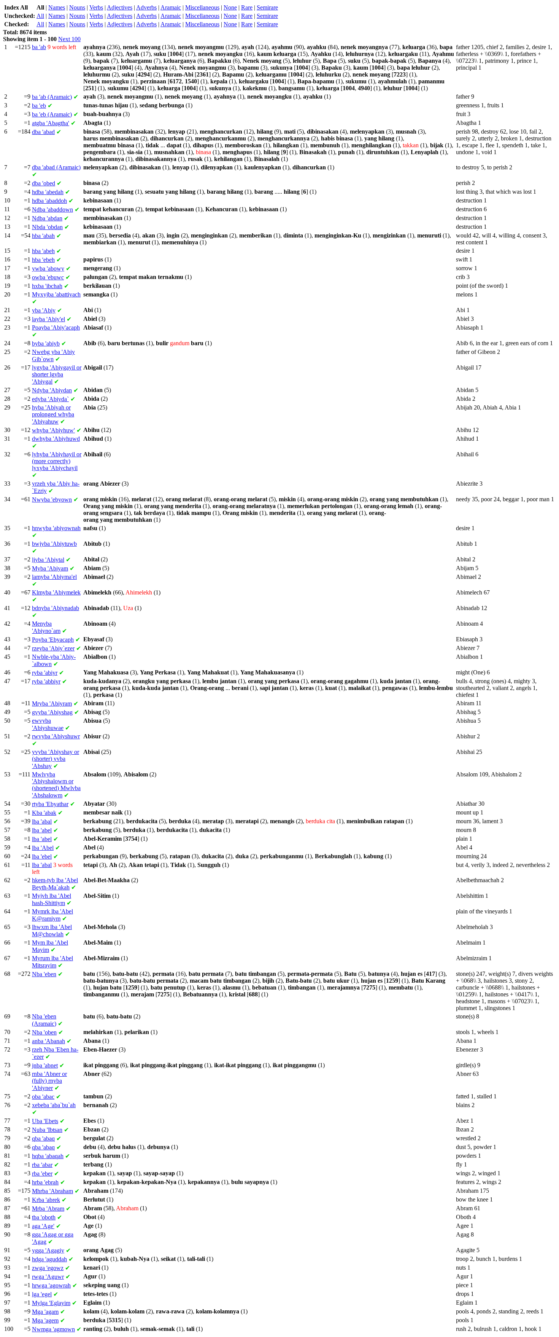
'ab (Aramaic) (52, 97)
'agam (45, 1311)
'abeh (43, 251)
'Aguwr (48, 1276)
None (230, 7)
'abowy (48, 268)
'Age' (43, 1226)
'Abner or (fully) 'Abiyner (49, 1081)
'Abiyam (50, 568)
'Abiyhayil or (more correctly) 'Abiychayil (56, 461)
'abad (43, 132)
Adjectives (119, 7)
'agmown (53, 1329)
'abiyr (44, 672)
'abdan (47, 218)
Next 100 (69, 39)
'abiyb (46, 343)
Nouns (77, 7)
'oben (44, 1032)
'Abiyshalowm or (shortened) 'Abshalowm (56, 784)
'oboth (44, 1217)
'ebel (42, 856)
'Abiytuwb (54, 543)
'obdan (47, 227)
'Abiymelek (56, 592)
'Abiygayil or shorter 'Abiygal (56, 374)
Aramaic (170, 7)
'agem (45, 1320)
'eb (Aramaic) (52, 114)
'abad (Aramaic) (56, 167)
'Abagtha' (50, 123)
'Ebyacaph (53, 639)
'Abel (43, 848)
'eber (42, 1173)
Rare (247, 7)
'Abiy (44, 310)
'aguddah (49, 1259)
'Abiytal (48, 559)
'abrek (46, 1200)
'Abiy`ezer (53, 648)
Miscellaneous (202, 7)
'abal (42, 821)
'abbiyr (46, 681)
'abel (42, 830)
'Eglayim (51, 1303)
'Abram (48, 1208)
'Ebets (45, 1121)
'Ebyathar (50, 804)
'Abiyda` (50, 399)
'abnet (45, 1065)
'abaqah (48, 1156)
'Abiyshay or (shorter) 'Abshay (55, 759)
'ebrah (45, 1182)
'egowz (48, 1268)
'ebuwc (48, 277)
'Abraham (52, 1191)
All (40, 16)
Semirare (267, 7)
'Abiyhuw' (53, 430)
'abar (42, 1165)
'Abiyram (52, 703)
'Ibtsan (47, 1130)
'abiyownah (56, 528)
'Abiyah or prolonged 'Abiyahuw (53, 414)
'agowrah (51, 1285)
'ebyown (52, 499)
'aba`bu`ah (54, 1105)
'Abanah (48, 1041)
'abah (43, 236)
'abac (43, 1096)
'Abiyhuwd (56, 438)
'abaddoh (49, 201)
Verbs (96, 7)
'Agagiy (48, 1250)
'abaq (43, 1138)
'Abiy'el (48, 319)
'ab (39, 47)
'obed (43, 183)
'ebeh (43, 260)
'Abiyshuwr (56, 736)
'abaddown (52, 209)
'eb (39, 105)
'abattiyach (56, 294)
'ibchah (47, 286)
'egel (42, 1294)
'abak (44, 813)
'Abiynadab (55, 608)
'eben (44, 974)
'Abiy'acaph (56, 327)
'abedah (48, 192)
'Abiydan (52, 390)
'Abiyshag (52, 712)
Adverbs (146, 7)
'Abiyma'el (54, 577)
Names (56, 7)
